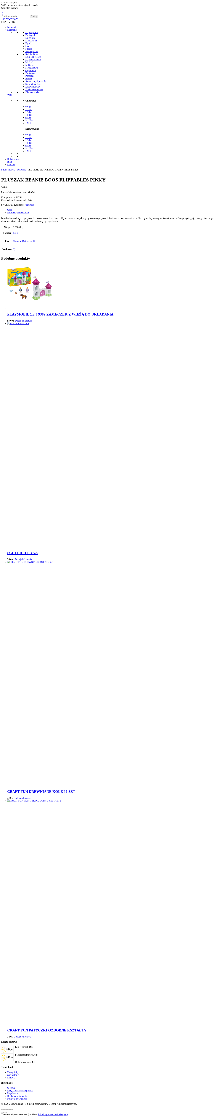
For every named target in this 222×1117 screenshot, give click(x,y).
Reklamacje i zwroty (17, 1096)
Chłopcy (17, 241)
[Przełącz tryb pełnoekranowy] (5, 1109)
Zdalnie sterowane (34, 89)
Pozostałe (29, 76)
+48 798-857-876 (9, 19)
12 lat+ (28, 123)
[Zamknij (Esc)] (11, 1109)
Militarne (29, 65)
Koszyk (11, 1077)
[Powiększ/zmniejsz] (2, 1109)
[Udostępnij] (8, 1109)
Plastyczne (30, 73)
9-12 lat (29, 120)
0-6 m (28, 106)
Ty (14, 249)
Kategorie (12, 29)
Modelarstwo (31, 67)
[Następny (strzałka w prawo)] (5, 1112)
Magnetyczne (31, 32)
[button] (8, 22)
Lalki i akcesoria (33, 57)
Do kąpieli (30, 35)
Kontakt (11, 164)
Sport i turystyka (33, 84)
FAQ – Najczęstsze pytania (20, 1090)
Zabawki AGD (32, 86)
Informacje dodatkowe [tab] (18, 212)
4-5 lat (28, 115)
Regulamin (12, 1093)
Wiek (9, 95)
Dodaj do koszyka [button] (23, 320)
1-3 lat (28, 112)
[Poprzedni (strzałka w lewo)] (2, 1112)
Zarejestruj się (14, 1075)
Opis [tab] (9, 210)
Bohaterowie (13, 159)
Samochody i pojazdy (35, 81)
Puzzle (28, 78)
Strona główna (8, 169)
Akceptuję (63, 1114)
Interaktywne (31, 51)
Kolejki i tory (31, 54)
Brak (15, 233)
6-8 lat (28, 117)
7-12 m (28, 109)
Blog (9, 162)
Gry (27, 46)
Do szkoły (30, 38)
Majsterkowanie (33, 59)
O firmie (11, 1088)
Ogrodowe (30, 70)
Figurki (28, 43)
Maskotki (29, 62)
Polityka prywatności (17, 1098)
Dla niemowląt (32, 92)
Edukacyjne (31, 40)
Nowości (11, 27)
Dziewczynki (28, 241)
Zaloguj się (12, 1072)
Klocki (28, 48)
